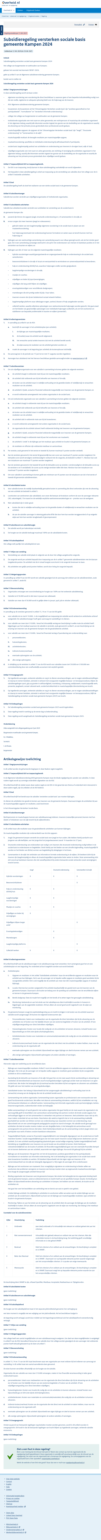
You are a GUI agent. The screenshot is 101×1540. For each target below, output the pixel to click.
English (8, 1484)
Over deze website (13, 1479)
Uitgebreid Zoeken (33, 10)
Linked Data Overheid (14, 1515)
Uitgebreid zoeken (33, 16)
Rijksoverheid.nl (12, 1527)
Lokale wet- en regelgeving (18, 16)
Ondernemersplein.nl (14, 1530)
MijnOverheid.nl (12, 1524)
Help (8, 1487)
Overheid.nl (8, 11)
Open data (10, 1513)
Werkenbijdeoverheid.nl (15, 1532)
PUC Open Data (12, 1518)
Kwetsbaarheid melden (14, 1506)
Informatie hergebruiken (15, 1496)
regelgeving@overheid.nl (75, 1462)
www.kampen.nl (79, 358)
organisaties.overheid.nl (50, 1459)
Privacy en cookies (13, 1498)
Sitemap (9, 1504)
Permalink (78, 24)
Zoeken (20, 10)
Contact (9, 1481)
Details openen (1, 30)
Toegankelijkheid (12, 1501)
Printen (91, 24)
